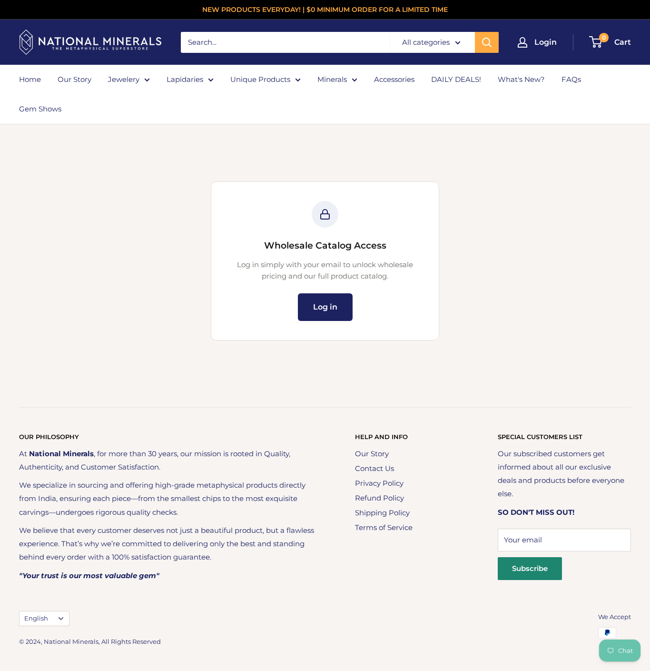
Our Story (74, 79)
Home (30, 79)
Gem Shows (40, 108)
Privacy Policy (379, 483)
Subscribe (530, 568)
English (36, 618)
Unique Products (260, 79)
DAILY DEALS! (456, 79)
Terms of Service (384, 527)
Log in (325, 306)
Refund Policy (379, 497)
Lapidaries (185, 79)
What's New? (521, 79)
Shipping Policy (382, 512)
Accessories (394, 79)
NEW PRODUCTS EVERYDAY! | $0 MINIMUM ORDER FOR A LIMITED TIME (325, 9)
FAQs (571, 79)
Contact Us (374, 468)
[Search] (487, 42)
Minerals (332, 79)
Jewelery (123, 79)
